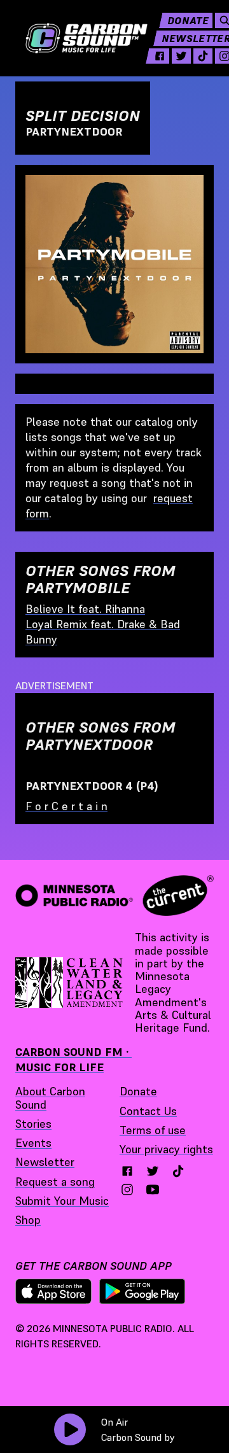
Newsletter (44, 1162)
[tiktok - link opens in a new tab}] (178, 1171)
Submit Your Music (62, 1200)
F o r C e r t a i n (66, 806)
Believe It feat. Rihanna (85, 608)
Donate (188, 20)
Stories (33, 1123)
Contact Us (148, 1111)
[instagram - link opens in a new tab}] (127, 1189)
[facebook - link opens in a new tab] (159, 56)
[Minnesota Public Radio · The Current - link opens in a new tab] (114, 895)
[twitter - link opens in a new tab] (181, 56)
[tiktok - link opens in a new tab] (202, 56)
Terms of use (153, 1130)
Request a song (55, 1181)
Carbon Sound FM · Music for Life (73, 1059)
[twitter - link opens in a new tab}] (152, 1171)
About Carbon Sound (50, 1097)
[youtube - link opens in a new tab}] (152, 1189)
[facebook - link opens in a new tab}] (127, 1171)
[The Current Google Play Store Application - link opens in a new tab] (142, 1291)
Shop (28, 1219)
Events (33, 1142)
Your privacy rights (166, 1149)
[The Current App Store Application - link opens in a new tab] (53, 1291)
